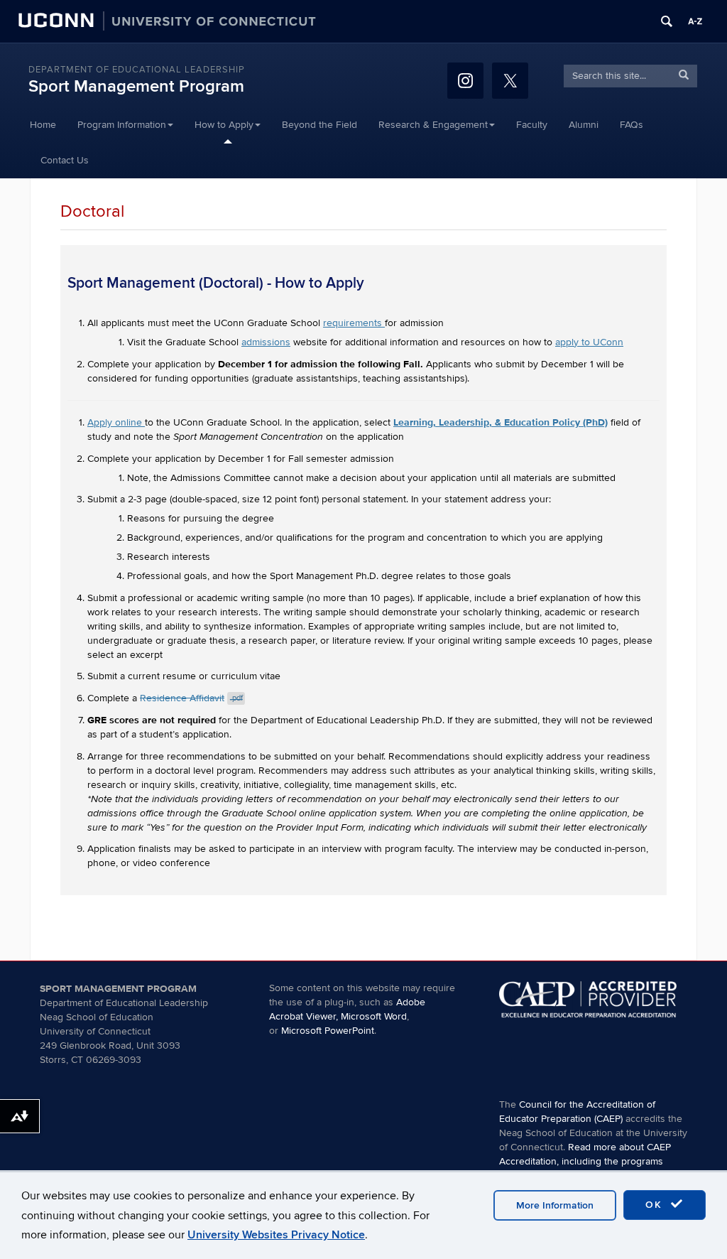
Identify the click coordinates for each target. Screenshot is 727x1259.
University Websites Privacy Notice (276, 1235)
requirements (354, 323)
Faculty (531, 125)
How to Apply (224, 125)
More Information (555, 1205)
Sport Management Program (136, 86)
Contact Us (64, 160)
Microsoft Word (374, 1016)
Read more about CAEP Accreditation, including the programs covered (585, 1161)
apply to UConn (589, 342)
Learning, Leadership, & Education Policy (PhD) (500, 422)
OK (656, 1205)
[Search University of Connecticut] (666, 21)
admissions (265, 342)
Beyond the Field (319, 125)
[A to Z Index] (695, 21)
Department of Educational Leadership (136, 69)
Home (43, 125)
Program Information (121, 125)
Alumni (583, 125)
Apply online (116, 422)
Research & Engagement (433, 125)
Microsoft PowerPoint (327, 1031)
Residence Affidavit (191, 698)
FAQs (631, 125)
